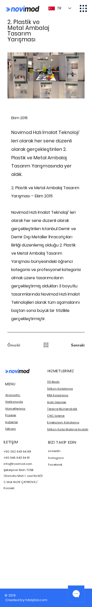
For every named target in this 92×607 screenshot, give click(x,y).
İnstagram (56, 458)
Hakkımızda (14, 402)
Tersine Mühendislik (62, 409)
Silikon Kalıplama (60, 389)
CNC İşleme (55, 416)
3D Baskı (53, 382)
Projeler (10, 415)
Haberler (11, 422)
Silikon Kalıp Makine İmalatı (67, 429)
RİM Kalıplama (57, 395)
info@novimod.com (18, 464)
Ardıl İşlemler (56, 402)
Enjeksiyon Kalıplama (63, 422)
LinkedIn (54, 451)
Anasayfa (13, 395)
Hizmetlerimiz (15, 409)
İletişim (10, 429)
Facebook (55, 465)
